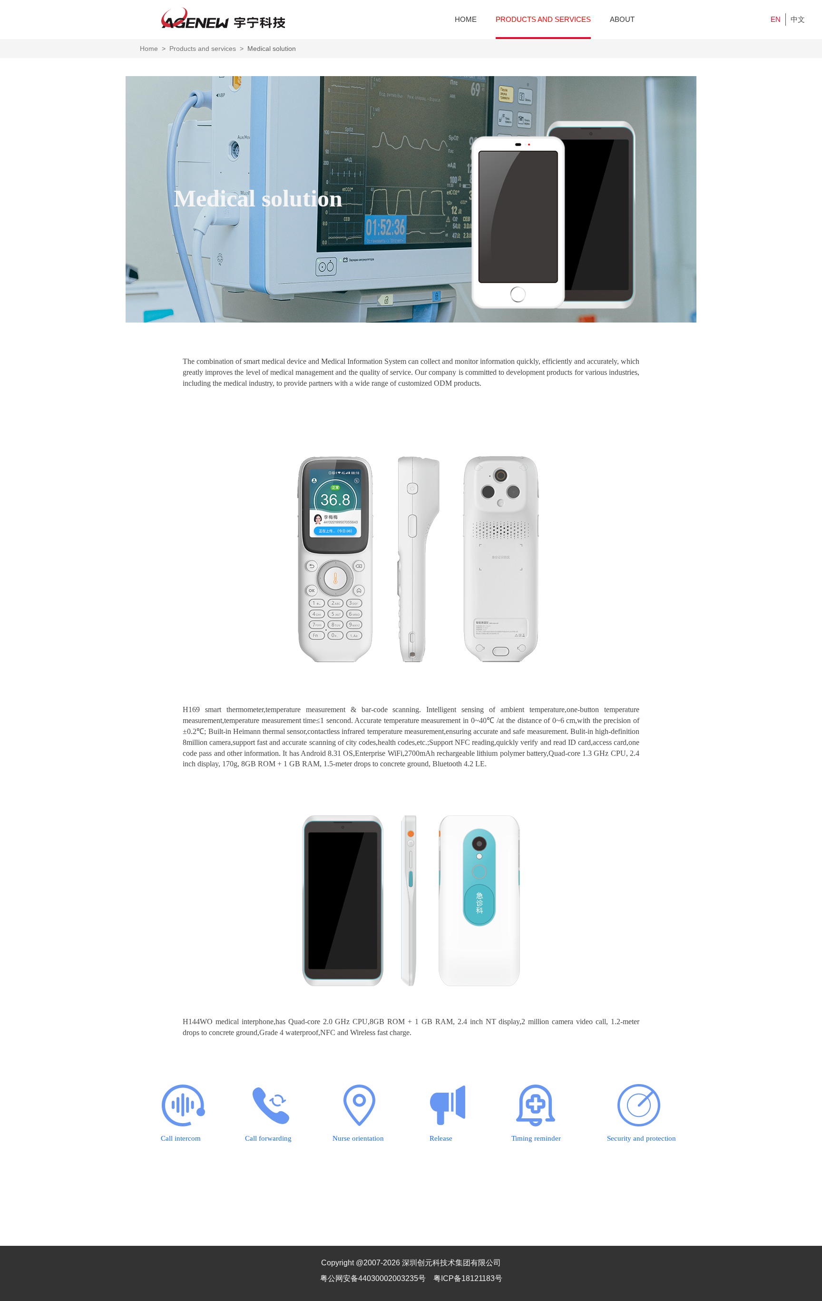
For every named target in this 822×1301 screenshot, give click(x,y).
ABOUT (622, 19)
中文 (798, 19)
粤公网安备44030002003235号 (374, 1278)
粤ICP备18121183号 (467, 1278)
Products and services (202, 48)
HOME (466, 19)
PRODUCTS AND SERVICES (543, 19)
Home (149, 48)
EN (776, 19)
